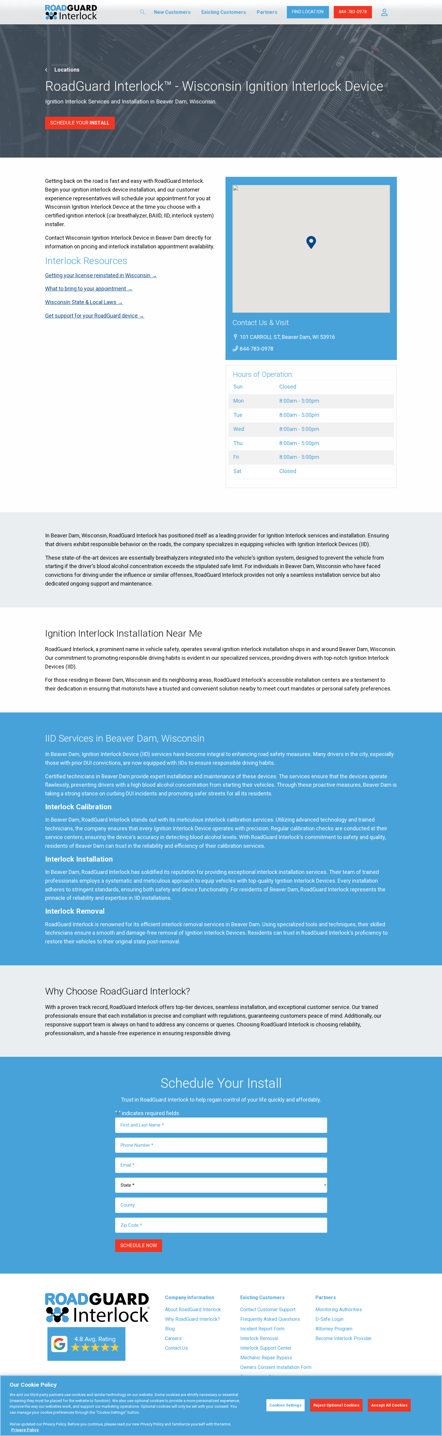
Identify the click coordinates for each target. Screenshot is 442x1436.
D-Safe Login (329, 1319)
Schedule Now (138, 1245)
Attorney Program (333, 1329)
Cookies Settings (285, 1405)
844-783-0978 (353, 11)
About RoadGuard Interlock (193, 1309)
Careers (173, 1338)
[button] (384, 12)
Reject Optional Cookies (336, 1405)
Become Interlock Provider (343, 1338)
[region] (221, 1405)
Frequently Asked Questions (270, 1319)
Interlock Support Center (265, 1348)
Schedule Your (80, 123)
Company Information (189, 1297)
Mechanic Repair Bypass (266, 1358)
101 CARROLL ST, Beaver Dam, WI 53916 (286, 337)
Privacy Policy (25, 1430)
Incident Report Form (262, 1329)
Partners (267, 12)
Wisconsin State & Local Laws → (84, 302)
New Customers (172, 12)
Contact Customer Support (268, 1309)
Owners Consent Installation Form (276, 1367)
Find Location (308, 11)
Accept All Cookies (389, 1405)
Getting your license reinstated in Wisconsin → (101, 275)
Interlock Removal (259, 1338)
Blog (170, 1329)
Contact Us (176, 1348)
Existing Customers (223, 12)
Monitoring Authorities (338, 1309)
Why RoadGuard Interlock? (192, 1319)
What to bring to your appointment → (89, 288)
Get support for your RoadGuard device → (94, 315)
